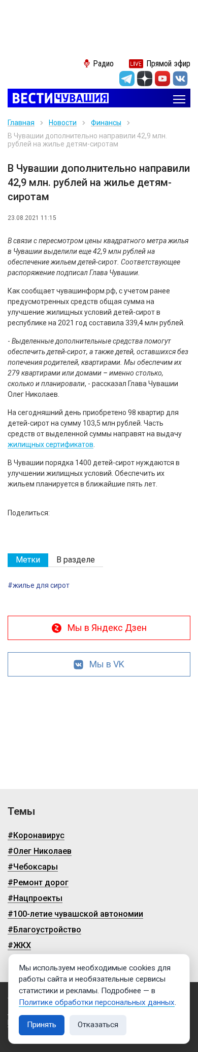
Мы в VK (106, 664)
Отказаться (98, 1024)
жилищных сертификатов (50, 444)
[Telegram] (127, 78)
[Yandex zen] (144, 78)
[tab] (28, 560)
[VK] (180, 78)
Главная (21, 123)
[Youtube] (162, 78)
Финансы (106, 123)
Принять (41, 1024)
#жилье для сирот (39, 585)
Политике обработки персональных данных (97, 1002)
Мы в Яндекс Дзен (107, 627)
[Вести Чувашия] (58, 99)
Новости (63, 123)
